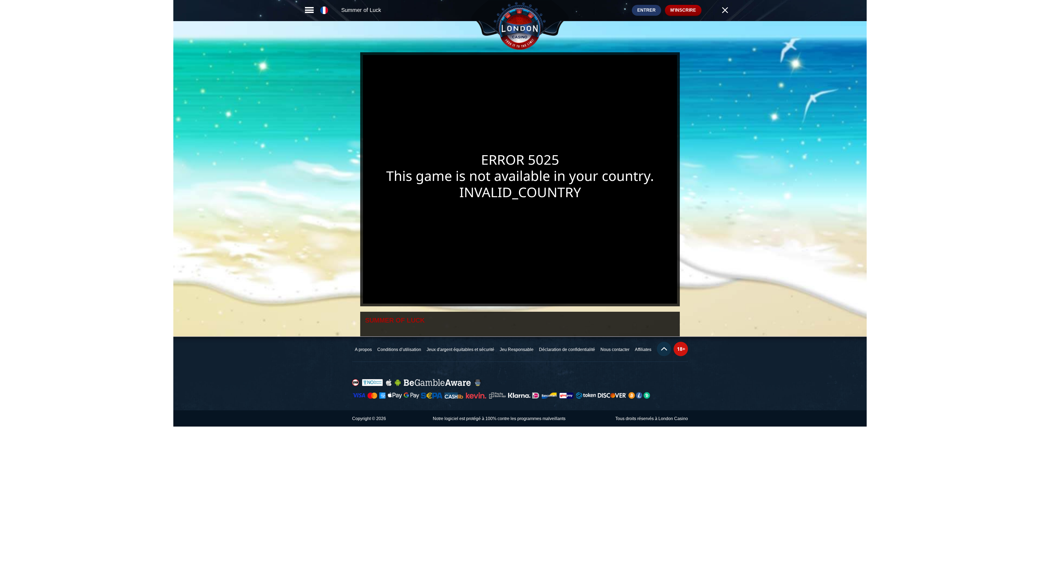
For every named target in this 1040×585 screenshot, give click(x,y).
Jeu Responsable (517, 349)
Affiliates (643, 349)
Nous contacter (614, 349)
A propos (363, 349)
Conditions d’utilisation (399, 349)
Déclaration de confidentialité (567, 349)
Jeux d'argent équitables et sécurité (460, 349)
